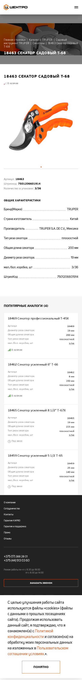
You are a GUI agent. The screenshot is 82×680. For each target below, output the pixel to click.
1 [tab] (41, 166)
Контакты (8, 515)
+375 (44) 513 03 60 (17, 560)
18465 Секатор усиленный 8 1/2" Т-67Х (37, 410)
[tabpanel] (41, 127)
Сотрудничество (12, 509)
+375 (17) (9, 556)
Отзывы (7, 539)
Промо (7, 533)
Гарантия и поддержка (15, 527)
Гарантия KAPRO (12, 521)
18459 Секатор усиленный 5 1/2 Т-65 (35, 456)
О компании (9, 503)
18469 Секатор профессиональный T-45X (38, 318)
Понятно (41, 667)
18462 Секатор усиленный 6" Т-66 (33, 364)
